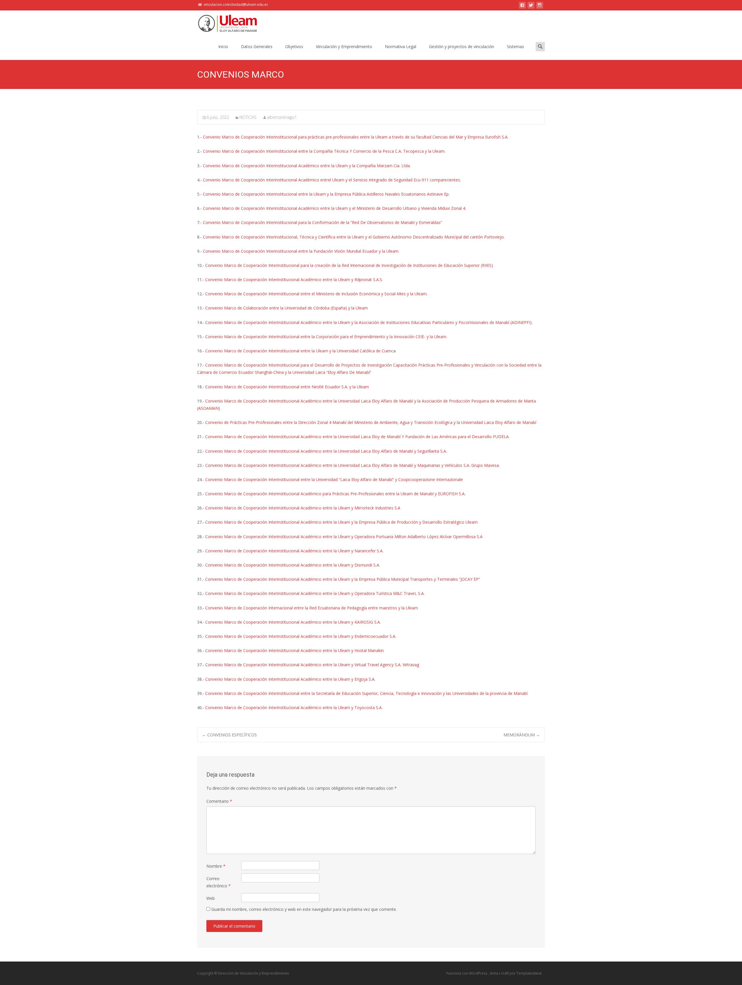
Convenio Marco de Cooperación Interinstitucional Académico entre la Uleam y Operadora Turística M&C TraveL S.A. (315, 593)
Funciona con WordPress (467, 973)
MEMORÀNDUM (521, 735)
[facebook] (522, 6)
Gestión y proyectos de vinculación (461, 46)
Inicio (223, 46)
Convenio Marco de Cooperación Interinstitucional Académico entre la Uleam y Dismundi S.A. (292, 565)
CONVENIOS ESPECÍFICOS (229, 735)
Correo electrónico (218, 882)
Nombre (215, 866)
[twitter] (531, 6)
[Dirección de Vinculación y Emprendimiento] (223, 22)
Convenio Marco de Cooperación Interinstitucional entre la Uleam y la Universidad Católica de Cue (297, 351)
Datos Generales (256, 46)
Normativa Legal (400, 46)
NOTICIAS (248, 117)
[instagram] (539, 6)
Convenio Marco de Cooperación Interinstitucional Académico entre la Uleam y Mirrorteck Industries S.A (302, 508)
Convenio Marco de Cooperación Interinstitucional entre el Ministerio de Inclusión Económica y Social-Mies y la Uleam (316, 293)
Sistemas (515, 46)
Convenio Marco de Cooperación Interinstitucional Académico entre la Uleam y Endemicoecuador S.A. (300, 636)
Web (210, 898)
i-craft (504, 973)
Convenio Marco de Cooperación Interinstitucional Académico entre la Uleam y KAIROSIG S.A (292, 622)
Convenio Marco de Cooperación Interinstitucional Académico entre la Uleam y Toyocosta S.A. (294, 707)
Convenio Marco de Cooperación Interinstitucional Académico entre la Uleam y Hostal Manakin (294, 650)
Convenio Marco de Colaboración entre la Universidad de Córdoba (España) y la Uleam (286, 308)
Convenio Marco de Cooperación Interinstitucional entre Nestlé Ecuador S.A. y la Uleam (287, 386)
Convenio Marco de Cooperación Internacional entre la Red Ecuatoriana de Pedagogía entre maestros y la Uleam (311, 608)
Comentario (219, 801)
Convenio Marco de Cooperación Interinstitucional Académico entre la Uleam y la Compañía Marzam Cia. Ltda (306, 165)
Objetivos (294, 46)
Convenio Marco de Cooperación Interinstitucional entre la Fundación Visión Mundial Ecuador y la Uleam (301, 251)
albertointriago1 (282, 117)
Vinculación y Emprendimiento (344, 46)
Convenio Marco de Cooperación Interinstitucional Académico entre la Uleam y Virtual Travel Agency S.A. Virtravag (312, 664)
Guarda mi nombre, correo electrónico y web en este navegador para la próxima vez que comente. (304, 909)
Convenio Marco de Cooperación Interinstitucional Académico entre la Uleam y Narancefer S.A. (294, 551)
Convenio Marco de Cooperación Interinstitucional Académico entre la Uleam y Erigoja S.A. (290, 679)
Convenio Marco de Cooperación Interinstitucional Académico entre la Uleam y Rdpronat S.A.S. (294, 279)
